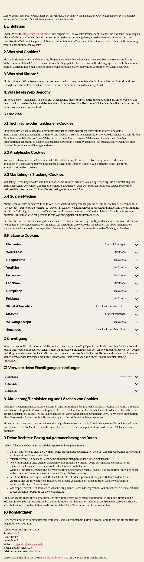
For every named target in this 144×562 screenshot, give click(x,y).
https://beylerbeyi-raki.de (37, 34)
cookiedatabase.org (53, 557)
